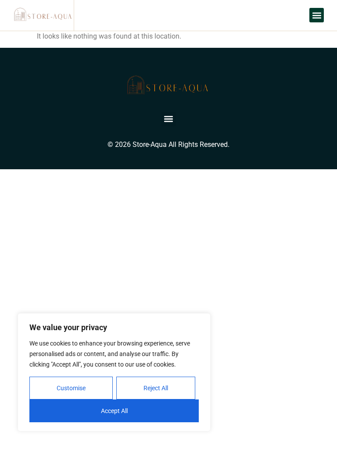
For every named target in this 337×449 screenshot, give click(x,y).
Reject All (155, 388)
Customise (71, 388)
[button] (316, 15)
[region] (114, 372)
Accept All (114, 410)
